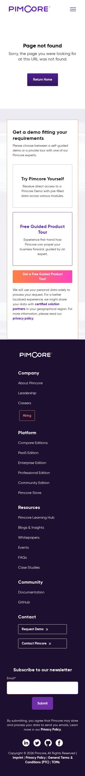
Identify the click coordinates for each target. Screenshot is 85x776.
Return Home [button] (42, 79)
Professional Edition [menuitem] (34, 473)
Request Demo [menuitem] (33, 629)
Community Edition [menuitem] (33, 483)
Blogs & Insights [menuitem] (31, 527)
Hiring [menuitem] (27, 416)
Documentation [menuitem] (31, 592)
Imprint (18, 758)
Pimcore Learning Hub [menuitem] (36, 517)
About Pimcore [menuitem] (30, 383)
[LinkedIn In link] (59, 742)
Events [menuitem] (23, 547)
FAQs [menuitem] (22, 557)
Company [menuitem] (28, 373)
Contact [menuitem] (27, 617)
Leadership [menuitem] (27, 393)
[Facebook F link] (26, 742)
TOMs (56, 762)
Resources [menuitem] (29, 507)
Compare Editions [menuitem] (33, 443)
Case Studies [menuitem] (29, 567)
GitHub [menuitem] (24, 602)
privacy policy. (23, 318)
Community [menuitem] (30, 582)
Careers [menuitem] (24, 403)
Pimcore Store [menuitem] (29, 493)
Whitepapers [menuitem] (28, 537)
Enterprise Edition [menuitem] (32, 463)
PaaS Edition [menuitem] (28, 453)
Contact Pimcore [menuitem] (34, 643)
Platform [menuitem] (27, 433)
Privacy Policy (51, 729)
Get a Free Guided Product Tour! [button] (43, 276)
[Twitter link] (37, 742)
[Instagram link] (48, 742)
